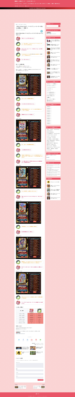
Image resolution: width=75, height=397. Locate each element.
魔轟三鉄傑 (52, 148)
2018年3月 (49, 123)
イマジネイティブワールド (51, 87)
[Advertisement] (37, 16)
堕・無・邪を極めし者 (31, 3)
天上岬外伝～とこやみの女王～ (50, 141)
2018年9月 (49, 113)
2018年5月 (49, 120)
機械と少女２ (48, 144)
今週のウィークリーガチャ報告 (53, 170)
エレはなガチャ (25, 3)
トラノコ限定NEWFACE (51, 92)
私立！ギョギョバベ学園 (38, 3)
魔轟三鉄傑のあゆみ (57, 3)
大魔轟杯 (52, 3)
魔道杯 (56, 148)
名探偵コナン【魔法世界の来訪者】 (51, 140)
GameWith (47, 157)
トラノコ (49, 90)
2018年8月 (49, 115)
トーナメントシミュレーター (50, 159)
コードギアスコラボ (53, 136)
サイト (17, 376)
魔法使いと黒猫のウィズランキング (20, 333)
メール (17, 372)
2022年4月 (49, 106)
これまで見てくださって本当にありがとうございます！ (37, 8)
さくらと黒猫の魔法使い (50, 133)
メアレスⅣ (53, 137)
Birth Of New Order (40, 344)
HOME (38, 393)
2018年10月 (49, 111)
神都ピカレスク (53, 144)
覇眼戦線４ (48, 148)
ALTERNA (51, 129)
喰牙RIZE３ (57, 140)
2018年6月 (49, 118)
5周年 (48, 129)
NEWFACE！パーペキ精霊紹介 (46, 3)
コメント (18, 362)
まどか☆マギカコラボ (56, 133)
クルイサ (48, 136)
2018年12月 (49, 108)
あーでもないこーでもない (18, 3)
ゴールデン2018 (49, 137)
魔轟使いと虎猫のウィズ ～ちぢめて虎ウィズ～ (25, 1)
